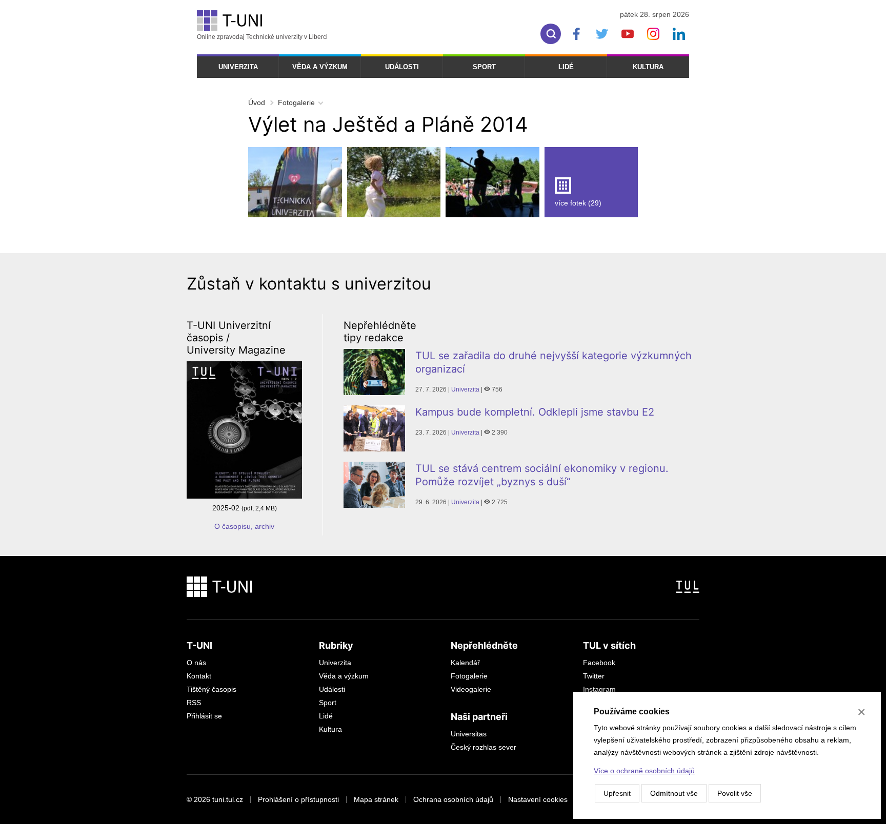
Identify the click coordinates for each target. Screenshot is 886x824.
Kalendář (465, 662)
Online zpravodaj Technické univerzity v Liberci (262, 36)
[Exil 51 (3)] (492, 182)
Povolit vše (734, 793)
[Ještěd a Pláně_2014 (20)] (394, 182)
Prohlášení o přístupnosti (298, 799)
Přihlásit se (204, 716)
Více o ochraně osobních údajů (644, 771)
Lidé (566, 67)
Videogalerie (471, 689)
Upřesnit (617, 793)
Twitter (594, 676)
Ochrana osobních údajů (453, 799)
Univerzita (238, 67)
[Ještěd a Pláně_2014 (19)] (295, 182)
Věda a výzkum (320, 67)
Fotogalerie (296, 102)
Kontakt (199, 676)
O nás (196, 662)
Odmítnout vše (674, 793)
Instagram (599, 689)
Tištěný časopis (211, 689)
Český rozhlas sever (483, 747)
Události (402, 67)
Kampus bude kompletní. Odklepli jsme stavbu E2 (534, 412)
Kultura (648, 67)
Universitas (469, 734)
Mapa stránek (376, 799)
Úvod (256, 102)
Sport (484, 67)
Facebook (599, 662)
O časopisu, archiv (244, 526)
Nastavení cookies (538, 799)
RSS (194, 702)
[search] (550, 34)
